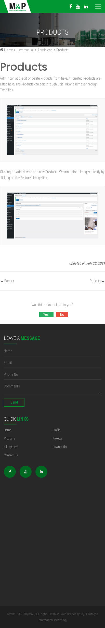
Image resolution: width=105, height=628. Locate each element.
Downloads (59, 447)
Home (7, 430)
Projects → (97, 281)
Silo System (11, 447)
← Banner (7, 281)
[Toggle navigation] (98, 2)
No (62, 314)
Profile (56, 430)
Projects (57, 438)
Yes (46, 314)
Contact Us (11, 455)
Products (9, 438)
